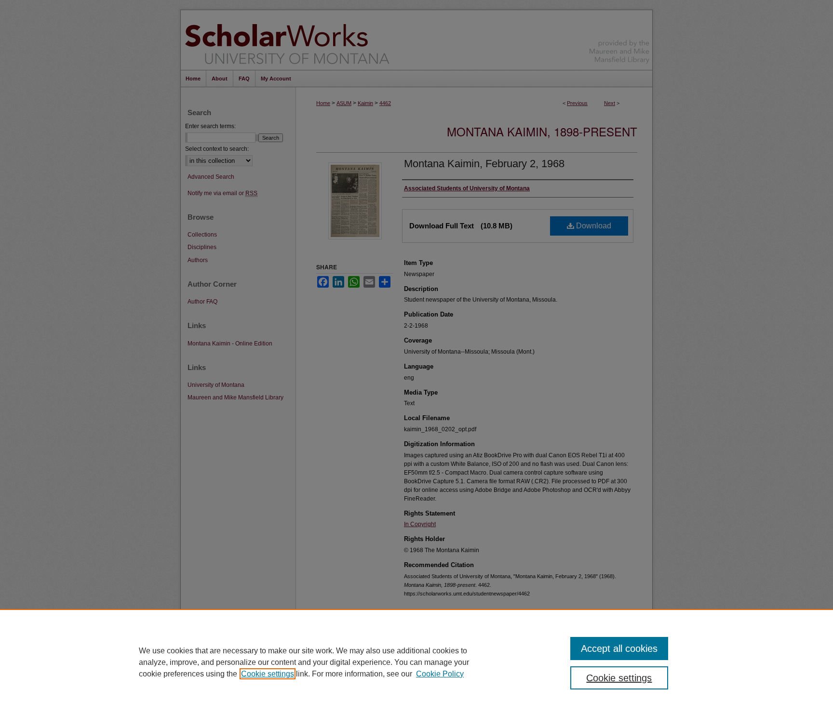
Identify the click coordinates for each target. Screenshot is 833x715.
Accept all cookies (619, 648)
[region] (416, 662)
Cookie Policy (440, 674)
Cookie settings (267, 674)
